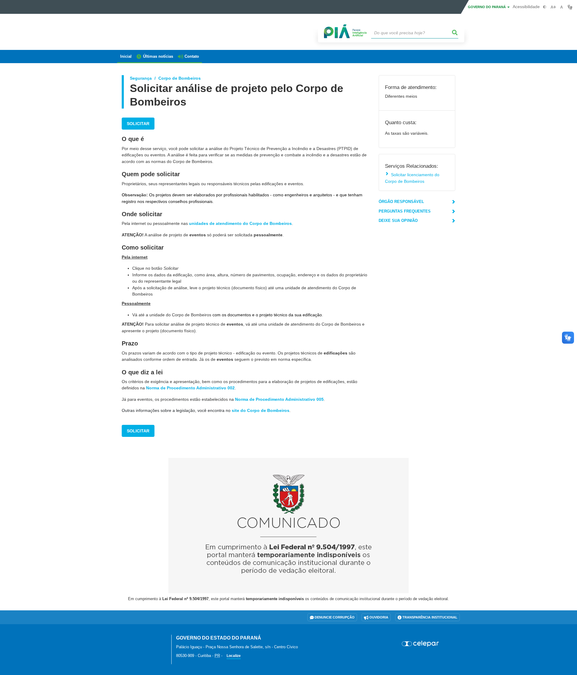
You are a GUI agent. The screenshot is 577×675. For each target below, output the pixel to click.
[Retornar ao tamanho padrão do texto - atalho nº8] (561, 7)
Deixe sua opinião (398, 220)
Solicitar (138, 123)
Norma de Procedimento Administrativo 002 (190, 387)
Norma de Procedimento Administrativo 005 (279, 399)
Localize (234, 656)
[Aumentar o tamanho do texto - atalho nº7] (553, 7)
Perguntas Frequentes (405, 211)
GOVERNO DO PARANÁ (487, 7)
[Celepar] (420, 644)
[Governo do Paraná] (139, 641)
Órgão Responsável (401, 201)
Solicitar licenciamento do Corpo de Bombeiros (412, 177)
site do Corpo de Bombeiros (260, 410)
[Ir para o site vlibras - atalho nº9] (569, 7)
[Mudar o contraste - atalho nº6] (544, 7)
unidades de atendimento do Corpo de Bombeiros (240, 223)
